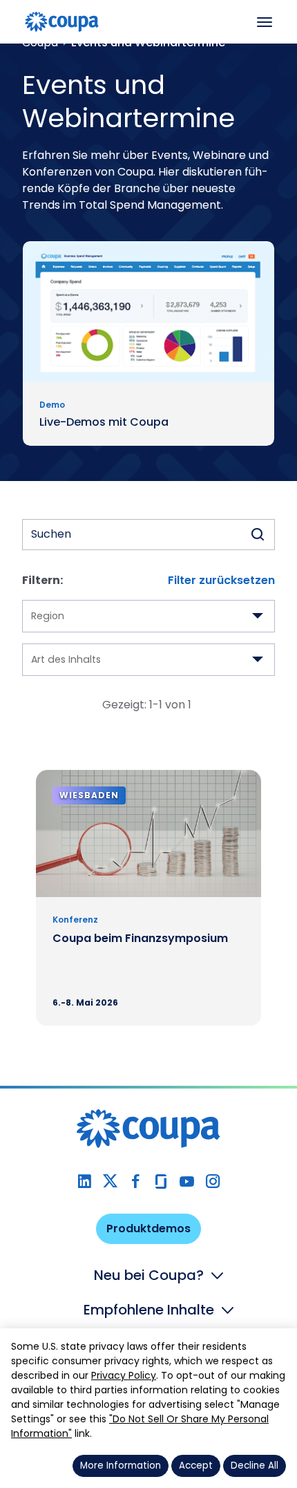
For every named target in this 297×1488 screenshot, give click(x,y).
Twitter (110, 1181)
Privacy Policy (123, 1375)
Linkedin (84, 1181)
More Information (120, 1465)
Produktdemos (148, 1228)
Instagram (212, 1181)
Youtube (187, 1181)
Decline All (254, 1465)
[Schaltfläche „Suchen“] (257, 534)
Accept (196, 1465)
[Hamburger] (264, 22)
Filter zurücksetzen (221, 580)
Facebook (135, 1181)
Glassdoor (161, 1181)
